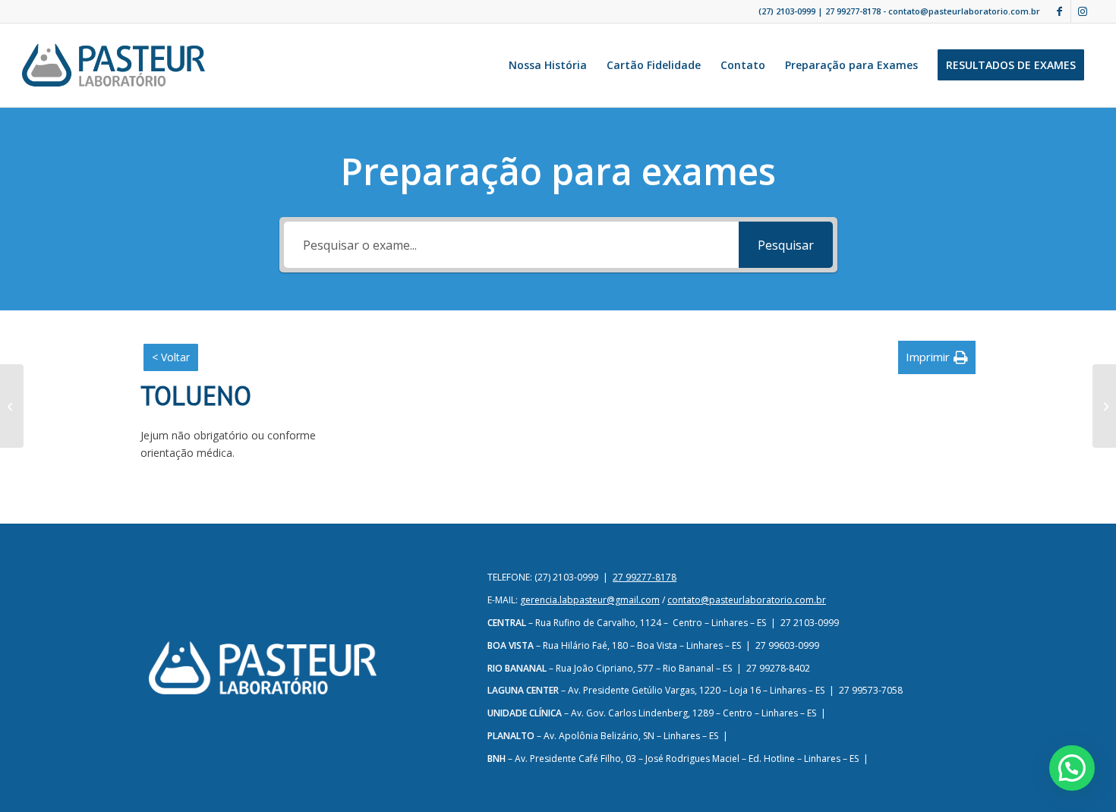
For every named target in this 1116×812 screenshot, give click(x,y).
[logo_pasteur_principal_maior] (113, 65)
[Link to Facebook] (1059, 11)
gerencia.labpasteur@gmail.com (590, 599)
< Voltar (171, 357)
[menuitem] (548, 65)
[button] (937, 357)
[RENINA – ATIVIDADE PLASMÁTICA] (12, 406)
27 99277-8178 (853, 11)
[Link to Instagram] (1082, 11)
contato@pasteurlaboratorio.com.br (746, 599)
